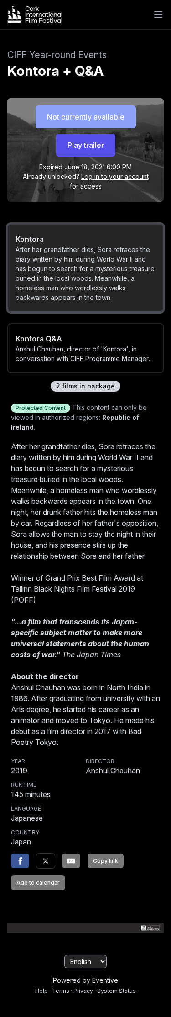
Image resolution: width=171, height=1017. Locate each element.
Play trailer (85, 145)
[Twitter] (45, 861)
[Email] (71, 861)
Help (41, 990)
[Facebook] (20, 861)
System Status (116, 990)
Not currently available (85, 116)
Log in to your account (115, 176)
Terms (60, 990)
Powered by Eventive (85, 980)
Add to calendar (38, 882)
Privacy (83, 990)
